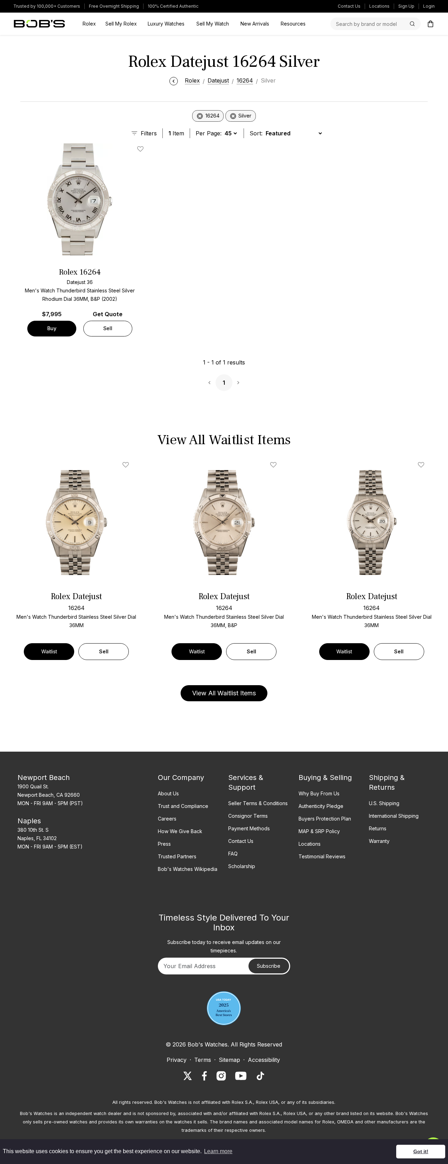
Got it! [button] (420, 1151)
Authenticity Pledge (321, 806)
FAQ (233, 854)
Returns (377, 828)
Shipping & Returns (387, 782)
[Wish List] (127, 465)
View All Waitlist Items (224, 693)
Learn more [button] (218, 1151)
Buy (51, 328)
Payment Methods (249, 828)
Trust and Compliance (183, 806)
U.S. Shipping (384, 803)
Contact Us (349, 6)
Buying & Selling (325, 777)
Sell (107, 328)
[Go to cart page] (430, 24)
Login (429, 6)
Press (164, 844)
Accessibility (264, 1059)
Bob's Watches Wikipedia (187, 869)
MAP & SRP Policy (319, 831)
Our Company (181, 777)
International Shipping (394, 816)
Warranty (379, 841)
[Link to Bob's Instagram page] (221, 1075)
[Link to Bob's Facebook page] (204, 1075)
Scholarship (241, 866)
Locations (379, 6)
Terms (202, 1059)
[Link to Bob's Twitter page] (187, 1075)
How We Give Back (180, 831)
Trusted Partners (177, 856)
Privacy (177, 1059)
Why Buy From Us (319, 793)
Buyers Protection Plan (325, 819)
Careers (167, 819)
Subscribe (268, 966)
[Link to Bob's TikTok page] (260, 1075)
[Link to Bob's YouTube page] (240, 1075)
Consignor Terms (248, 816)
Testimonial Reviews (322, 856)
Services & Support (245, 782)
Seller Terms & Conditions (258, 803)
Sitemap (229, 1059)
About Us (168, 793)
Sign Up (406, 6)
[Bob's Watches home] (39, 24)
